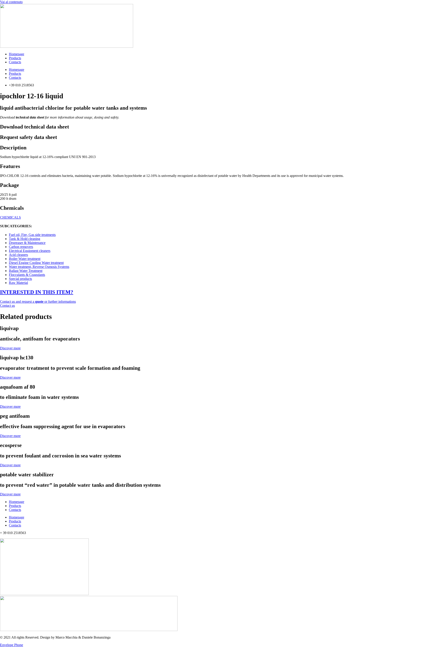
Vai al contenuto (11, 2)
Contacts (15, 62)
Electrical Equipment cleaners (29, 251)
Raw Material (18, 283)
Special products (20, 279)
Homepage (16, 54)
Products (15, 58)
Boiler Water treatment (24, 259)
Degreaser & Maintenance (27, 243)
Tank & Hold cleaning (24, 239)
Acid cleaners (18, 255)
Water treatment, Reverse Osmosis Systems (39, 267)
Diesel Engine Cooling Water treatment (36, 263)
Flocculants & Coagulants (27, 275)
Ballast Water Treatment (25, 271)
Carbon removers (21, 247)
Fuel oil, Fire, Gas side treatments (32, 235)
